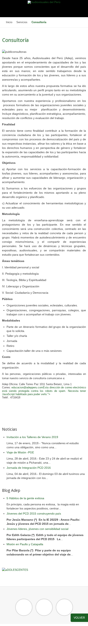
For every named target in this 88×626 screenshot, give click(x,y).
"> (48, 394)
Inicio (9, 22)
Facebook (24, 607)
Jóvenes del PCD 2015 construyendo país (34, 513)
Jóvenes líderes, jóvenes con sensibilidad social (37, 528)
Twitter (44, 607)
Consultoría (15, 40)
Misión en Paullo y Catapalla (25, 544)
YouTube (64, 607)
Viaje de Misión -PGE (20, 452)
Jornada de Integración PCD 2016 (29, 467)
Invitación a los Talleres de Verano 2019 (32, 437)
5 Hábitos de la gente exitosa (25, 498)
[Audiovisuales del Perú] (44, 2)
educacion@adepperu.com (27, 387)
